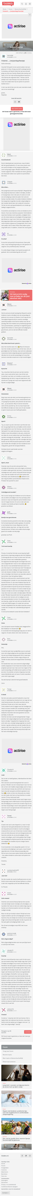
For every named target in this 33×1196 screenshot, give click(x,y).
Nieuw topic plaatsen (9, 1061)
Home (4, 9)
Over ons (4, 1176)
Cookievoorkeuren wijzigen (9, 1186)
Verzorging (12, 292)
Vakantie (5, 1136)
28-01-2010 (9, 871)
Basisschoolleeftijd (20, 9)
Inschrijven (5, 1192)
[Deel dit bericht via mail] (19, 102)
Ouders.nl (5, 1156)
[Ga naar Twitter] (26, 1155)
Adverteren (4, 1172)
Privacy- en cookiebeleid (8, 1184)
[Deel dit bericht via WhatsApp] (15, 102)
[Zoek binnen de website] (22, 4)
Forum (10, 9)
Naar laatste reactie (17, 108)
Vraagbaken (4, 1168)
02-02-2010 (9, 935)
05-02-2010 (9, 952)
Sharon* (10, 363)
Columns (4, 1170)
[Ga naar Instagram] (30, 1155)
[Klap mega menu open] (30, 4)
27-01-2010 (9, 57)
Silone (9, 304)
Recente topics (7, 1055)
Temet (9, 816)
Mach (9, 154)
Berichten (4, 1174)
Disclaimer (4, 1182)
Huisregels (4, 1180)
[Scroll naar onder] (30, 15)
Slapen (4, 1083)
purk (8, 512)
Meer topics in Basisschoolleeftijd (13, 1058)
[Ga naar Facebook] (22, 1155)
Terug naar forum (8, 1051)
